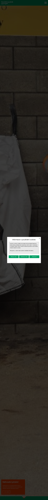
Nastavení (34, 256)
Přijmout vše (13, 256)
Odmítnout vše (24, 256)
